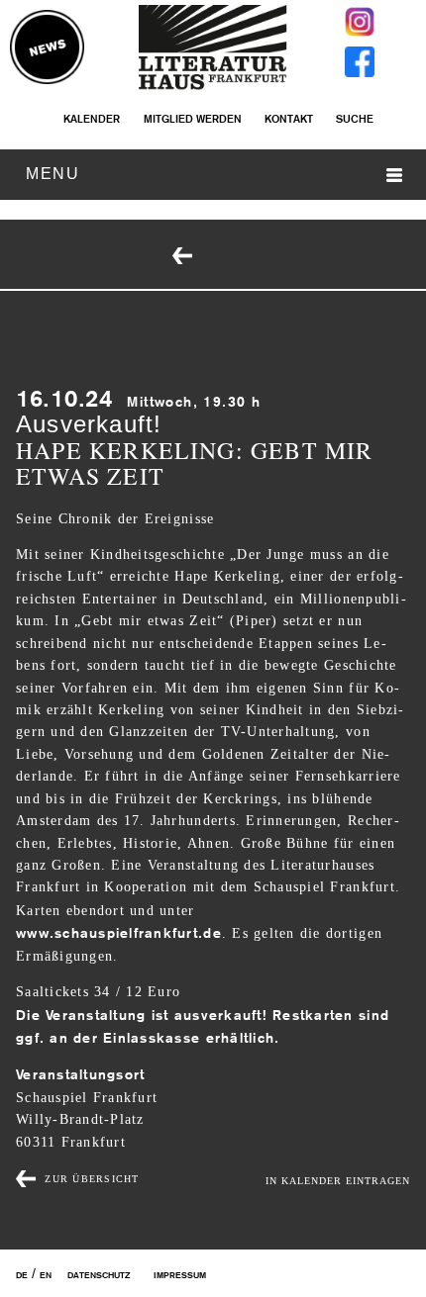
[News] (47, 48)
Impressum (180, 1275)
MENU (52, 173)
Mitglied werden (192, 119)
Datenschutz (98, 1275)
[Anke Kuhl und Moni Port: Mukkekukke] (184, 257)
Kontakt (289, 119)
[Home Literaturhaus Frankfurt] (213, 86)
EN (46, 1275)
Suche (354, 119)
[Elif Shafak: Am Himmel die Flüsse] (227, 257)
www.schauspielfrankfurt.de (119, 933)
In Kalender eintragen (338, 1180)
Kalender (91, 119)
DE (22, 1275)
